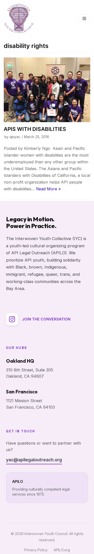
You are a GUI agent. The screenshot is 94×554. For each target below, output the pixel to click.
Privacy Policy (36, 550)
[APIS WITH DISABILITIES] (47, 89)
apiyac (15, 137)
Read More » (48, 188)
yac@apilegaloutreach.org (34, 459)
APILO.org (62, 550)
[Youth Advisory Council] (19, 18)
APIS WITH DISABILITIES (35, 129)
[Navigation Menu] (84, 18)
